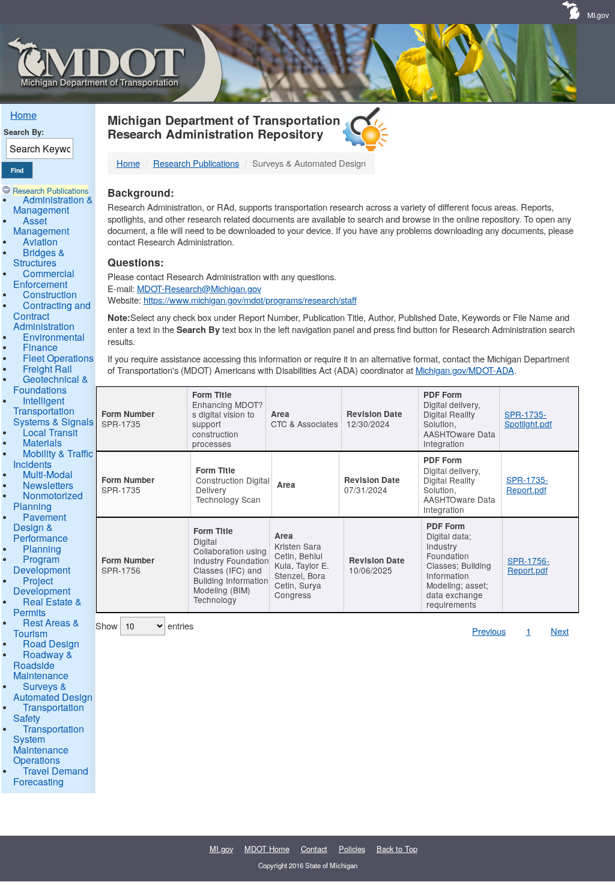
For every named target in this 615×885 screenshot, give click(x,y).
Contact (314, 848)
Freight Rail (47, 369)
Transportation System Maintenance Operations (48, 744)
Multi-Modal (48, 474)
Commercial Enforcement (43, 278)
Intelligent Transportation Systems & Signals (53, 411)
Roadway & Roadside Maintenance (43, 664)
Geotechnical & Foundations (50, 384)
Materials (42, 442)
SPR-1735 (121, 424)
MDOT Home (266, 848)
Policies (352, 848)
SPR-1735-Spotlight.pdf (528, 419)
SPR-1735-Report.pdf (527, 484)
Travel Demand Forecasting (50, 776)
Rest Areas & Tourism (46, 628)
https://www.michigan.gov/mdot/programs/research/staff (250, 299)
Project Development (41, 586)
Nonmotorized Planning (48, 500)
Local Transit (50, 432)
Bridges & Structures (39, 257)
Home (23, 114)
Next (560, 631)
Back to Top (397, 848)
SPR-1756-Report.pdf (528, 565)
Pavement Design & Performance (40, 527)
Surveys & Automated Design (52, 691)
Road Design (51, 643)
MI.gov (598, 15)
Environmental (54, 337)
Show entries (144, 625)
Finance (40, 347)
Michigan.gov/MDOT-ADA (465, 370)
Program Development (41, 564)
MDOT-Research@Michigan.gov (199, 288)
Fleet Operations (58, 358)
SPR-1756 (121, 570)
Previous (489, 631)
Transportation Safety (48, 712)
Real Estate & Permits (47, 607)
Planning (42, 549)
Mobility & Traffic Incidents (53, 458)
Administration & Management (53, 205)
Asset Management (41, 226)
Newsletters (48, 485)
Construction (50, 294)
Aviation (40, 241)
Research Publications (50, 190)
